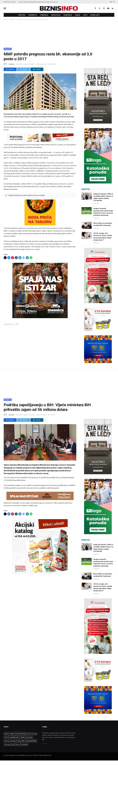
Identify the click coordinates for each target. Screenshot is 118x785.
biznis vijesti (10, 733)
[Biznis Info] (59, 8)
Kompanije (68, 15)
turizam (24, 744)
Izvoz (18, 744)
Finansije (44, 15)
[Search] (111, 2)
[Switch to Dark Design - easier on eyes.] (113, 1)
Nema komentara (42, 64)
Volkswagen (7, 744)
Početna (21, 15)
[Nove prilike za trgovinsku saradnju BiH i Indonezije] (86, 225)
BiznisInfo (12, 64)
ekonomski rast (9, 324)
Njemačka (7, 741)
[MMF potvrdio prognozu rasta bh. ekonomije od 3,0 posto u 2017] (40, 91)
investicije (21, 733)
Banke (77, 15)
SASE (28, 734)
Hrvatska (34, 734)
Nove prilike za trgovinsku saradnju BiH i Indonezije (33, 2)
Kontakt (44, 744)
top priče (29, 737)
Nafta (13, 744)
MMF (17, 324)
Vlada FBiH (21, 741)
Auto (85, 15)
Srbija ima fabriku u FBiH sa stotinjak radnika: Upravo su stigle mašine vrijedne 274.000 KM (103, 197)
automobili (31, 740)
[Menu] (5, 8)
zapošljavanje (14, 737)
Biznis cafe (95, 15)
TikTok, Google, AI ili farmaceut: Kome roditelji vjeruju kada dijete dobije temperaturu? (102, 236)
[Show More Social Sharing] (45, 69)
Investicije (55, 15)
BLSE (6, 737)
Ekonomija (32, 15)
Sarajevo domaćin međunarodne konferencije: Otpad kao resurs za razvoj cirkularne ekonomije (103, 212)
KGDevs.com (47, 755)
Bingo (14, 741)
